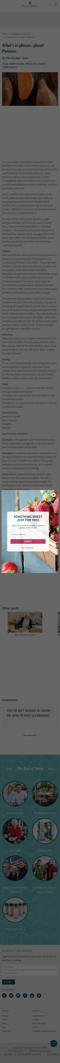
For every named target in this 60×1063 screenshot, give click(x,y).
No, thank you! (28, 547)
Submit (28, 541)
